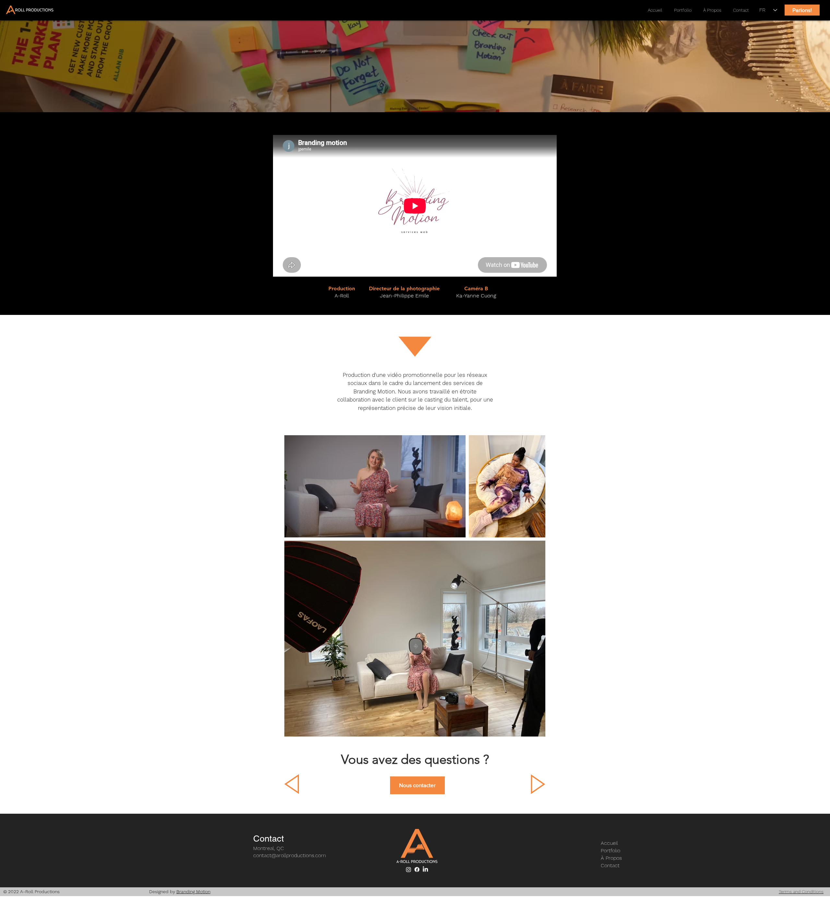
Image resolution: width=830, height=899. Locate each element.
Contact (610, 865)
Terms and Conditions (801, 891)
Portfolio (610, 850)
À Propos (611, 858)
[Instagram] (408, 869)
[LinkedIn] (425, 869)
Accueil (609, 843)
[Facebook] (417, 869)
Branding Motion (193, 891)
